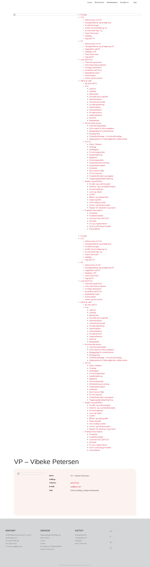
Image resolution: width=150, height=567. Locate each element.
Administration (95, 99)
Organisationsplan (97, 165)
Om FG (88, 142)
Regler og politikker (93, 181)
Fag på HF (89, 57)
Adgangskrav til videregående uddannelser (108, 139)
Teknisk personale (97, 102)
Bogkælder (94, 120)
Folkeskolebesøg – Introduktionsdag (105, 136)
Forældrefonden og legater (101, 176)
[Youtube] (80, 561)
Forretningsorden (97, 152)
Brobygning (94, 134)
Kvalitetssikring (95, 155)
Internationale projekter (95, 65)
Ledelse (92, 91)
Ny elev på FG (91, 83)
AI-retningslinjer (96, 189)
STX (82, 17)
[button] (106, 233)
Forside (83, 15)
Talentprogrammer (93, 62)
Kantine (92, 118)
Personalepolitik (96, 160)
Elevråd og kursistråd (98, 97)
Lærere (92, 89)
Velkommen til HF (93, 44)
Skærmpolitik (95, 200)
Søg (134, 2)
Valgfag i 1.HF (90, 52)
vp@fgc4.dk (75, 487)
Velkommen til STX (93, 20)
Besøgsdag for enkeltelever (101, 131)
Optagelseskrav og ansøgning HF (99, 46)
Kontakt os (124, 2)
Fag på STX (90, 38)
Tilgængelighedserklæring (101, 179)
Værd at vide (86, 81)
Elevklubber (90, 75)
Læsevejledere (95, 115)
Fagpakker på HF (92, 49)
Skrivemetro (99, 2)
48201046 (74, 483)
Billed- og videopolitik (98, 197)
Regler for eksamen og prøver (102, 208)
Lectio (89, 2)
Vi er (87, 86)
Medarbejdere (112, 2)
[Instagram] (70, 561)
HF (81, 41)
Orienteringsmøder (97, 126)
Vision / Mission (95, 144)
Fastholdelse (94, 107)
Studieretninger (92, 25)
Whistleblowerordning (99, 163)
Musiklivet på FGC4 (93, 70)
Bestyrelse (93, 94)
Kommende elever (93, 123)
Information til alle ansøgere (101, 128)
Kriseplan (93, 168)
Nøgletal (93, 157)
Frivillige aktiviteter (93, 68)
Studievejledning (96, 105)
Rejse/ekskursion (92, 73)
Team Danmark (91, 33)
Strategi (92, 147)
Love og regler (95, 192)
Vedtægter (94, 150)
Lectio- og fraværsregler (99, 205)
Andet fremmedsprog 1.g (96, 28)
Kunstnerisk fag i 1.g (93, 31)
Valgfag (88, 36)
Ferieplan (93, 213)
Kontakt (92, 221)
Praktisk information (94, 210)
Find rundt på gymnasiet (100, 226)
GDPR (92, 195)
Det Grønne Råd (96, 171)
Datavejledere (95, 110)
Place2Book (94, 229)
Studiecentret (95, 113)
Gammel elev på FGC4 (99, 218)
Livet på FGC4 (86, 60)
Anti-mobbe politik (97, 202)
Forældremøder (96, 216)
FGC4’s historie (95, 173)
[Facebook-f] (75, 561)
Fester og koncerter (94, 78)
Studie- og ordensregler (100, 184)
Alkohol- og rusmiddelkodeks (102, 187)
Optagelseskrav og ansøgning (98, 23)
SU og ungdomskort (98, 224)
